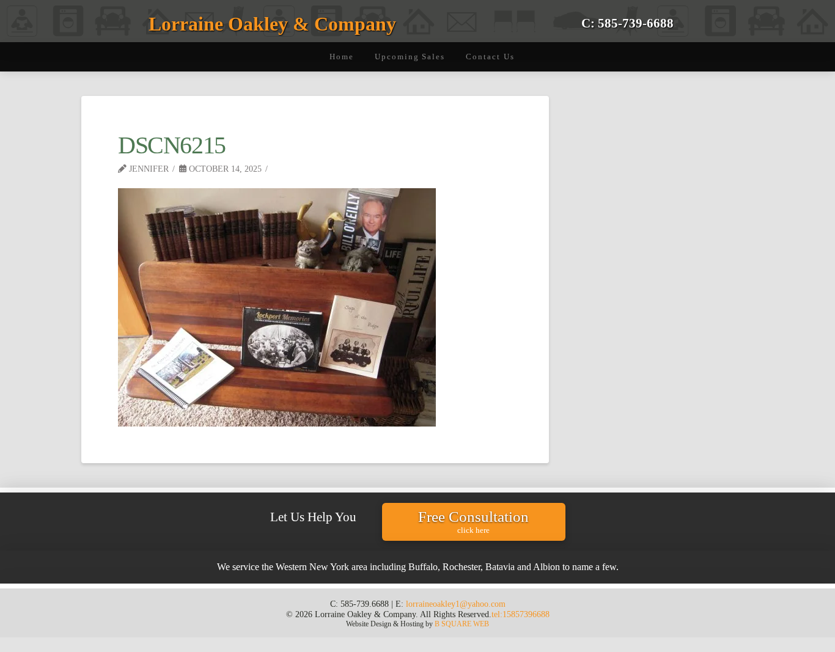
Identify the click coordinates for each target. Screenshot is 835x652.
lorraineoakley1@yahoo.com (456, 604)
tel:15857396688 (520, 614)
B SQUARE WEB (462, 624)
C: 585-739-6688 (627, 23)
